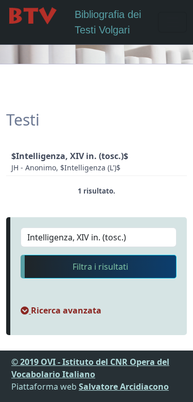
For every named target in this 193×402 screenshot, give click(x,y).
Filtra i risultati (100, 266)
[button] (61, 310)
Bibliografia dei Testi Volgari (108, 22)
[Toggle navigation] (172, 22)
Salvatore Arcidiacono (124, 386)
